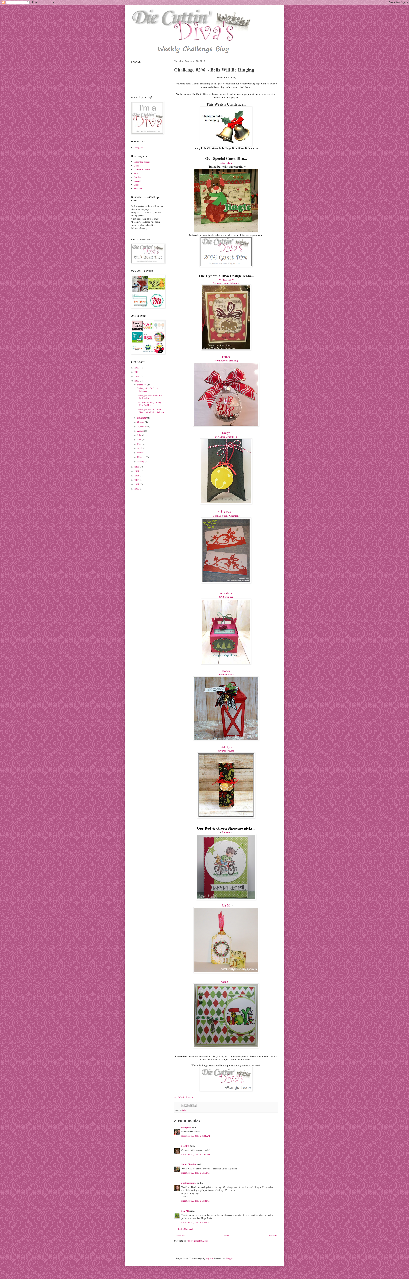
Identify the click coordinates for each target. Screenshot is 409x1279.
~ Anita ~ (226, 279)
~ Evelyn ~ (226, 433)
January (141, 461)
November (142, 417)
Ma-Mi (226, 905)
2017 (137, 376)
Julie (136, 173)
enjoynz (209, 1258)
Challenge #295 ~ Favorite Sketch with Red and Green (150, 411)
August (140, 430)
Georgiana (186, 1127)
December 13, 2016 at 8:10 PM (195, 1172)
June (139, 439)
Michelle (138, 188)
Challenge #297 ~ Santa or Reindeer (149, 389)
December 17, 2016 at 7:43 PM (195, 1222)
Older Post (272, 1235)
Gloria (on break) (142, 169)
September (142, 426)
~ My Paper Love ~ (226, 750)
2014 (137, 471)
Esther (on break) (142, 161)
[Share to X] (189, 1105)
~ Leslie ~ (226, 593)
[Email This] (183, 1105)
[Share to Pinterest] (195, 1105)
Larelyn (137, 177)
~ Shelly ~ (226, 747)
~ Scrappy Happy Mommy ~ (226, 283)
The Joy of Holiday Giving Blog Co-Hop (149, 404)
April (140, 448)
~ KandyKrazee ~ (226, 674)
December (142, 384)
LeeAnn (137, 180)
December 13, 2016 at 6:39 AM (195, 1154)
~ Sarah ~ (226, 163)
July (139, 435)
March (140, 452)
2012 (137, 479)
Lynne (226, 832)
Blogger (229, 1258)
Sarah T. (226, 982)
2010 (137, 488)
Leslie (136, 184)
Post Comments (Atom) (197, 1240)
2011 (137, 484)
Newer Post (180, 1235)
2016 (137, 380)
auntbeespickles (188, 1182)
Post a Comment (185, 1228)
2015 (137, 466)
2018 (137, 371)
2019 (137, 367)
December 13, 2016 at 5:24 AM (195, 1135)
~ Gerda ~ (226, 511)
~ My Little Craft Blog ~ (226, 436)
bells (184, 1110)
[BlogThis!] (186, 1105)
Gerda (136, 165)
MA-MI (185, 1210)
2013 (137, 475)
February (141, 457)
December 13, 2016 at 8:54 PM (195, 1200)
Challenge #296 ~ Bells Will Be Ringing (149, 397)
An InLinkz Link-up (184, 1097)
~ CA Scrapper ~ (226, 596)
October (141, 422)
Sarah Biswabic (189, 1164)
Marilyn (185, 1145)
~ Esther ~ (226, 357)
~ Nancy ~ (226, 671)
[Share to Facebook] (192, 1105)
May (139, 443)
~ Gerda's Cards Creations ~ (226, 515)
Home (226, 1235)
